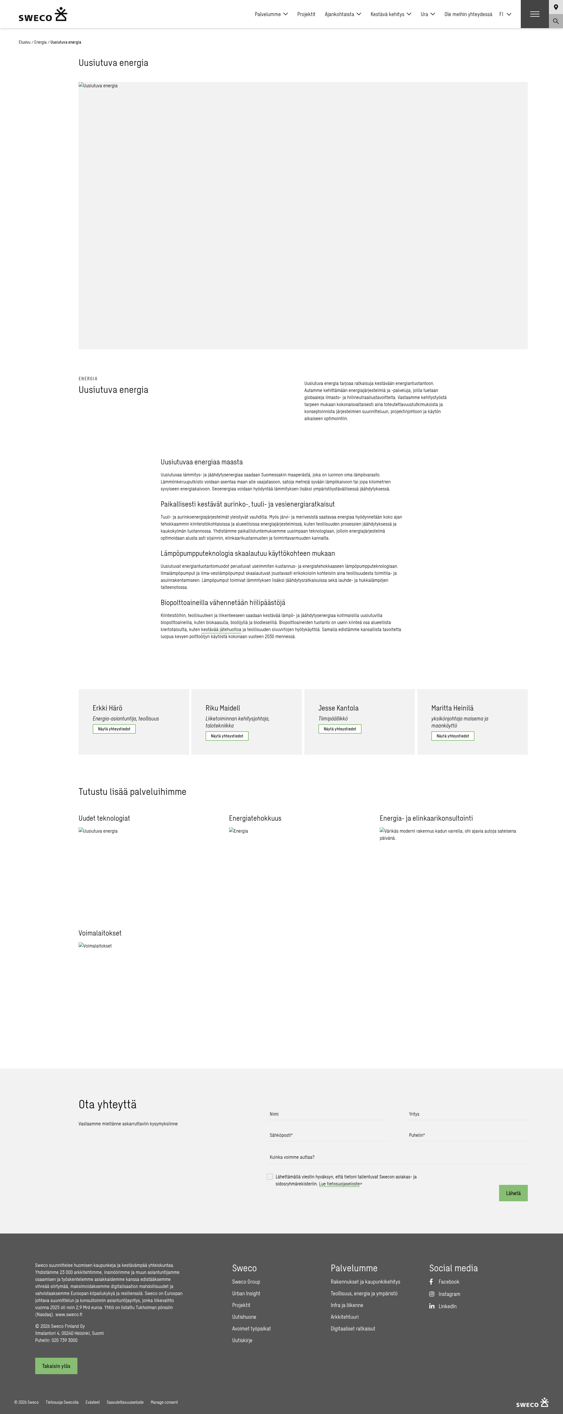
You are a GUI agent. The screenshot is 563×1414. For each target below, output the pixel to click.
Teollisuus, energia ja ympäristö (364, 1293)
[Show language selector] (556, 7)
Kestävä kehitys (387, 14)
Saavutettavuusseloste (125, 1402)
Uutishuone (244, 1317)
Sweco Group (246, 1281)
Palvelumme (268, 14)
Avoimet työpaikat (251, 1328)
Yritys (414, 1114)
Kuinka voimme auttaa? (292, 1157)
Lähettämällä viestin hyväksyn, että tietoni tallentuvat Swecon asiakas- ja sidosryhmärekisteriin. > (346, 1180)
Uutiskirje (242, 1340)
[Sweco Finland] (43, 14)
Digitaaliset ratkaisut (353, 1328)
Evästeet (93, 1402)
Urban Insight (246, 1293)
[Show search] (556, 21)
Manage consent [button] (164, 1402)
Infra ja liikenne (347, 1305)
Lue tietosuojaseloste (339, 1183)
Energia (40, 42)
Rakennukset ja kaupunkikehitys (365, 1281)
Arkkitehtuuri (345, 1317)
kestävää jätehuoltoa (221, 629)
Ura (424, 14)
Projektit (306, 14)
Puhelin (417, 1135)
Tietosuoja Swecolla (62, 1402)
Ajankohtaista (339, 14)
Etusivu (24, 42)
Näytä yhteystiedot (114, 728)
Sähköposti (281, 1135)
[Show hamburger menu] (535, 14)
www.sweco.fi (68, 1314)
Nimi (274, 1114)
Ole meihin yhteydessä (468, 14)
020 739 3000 (64, 1340)
